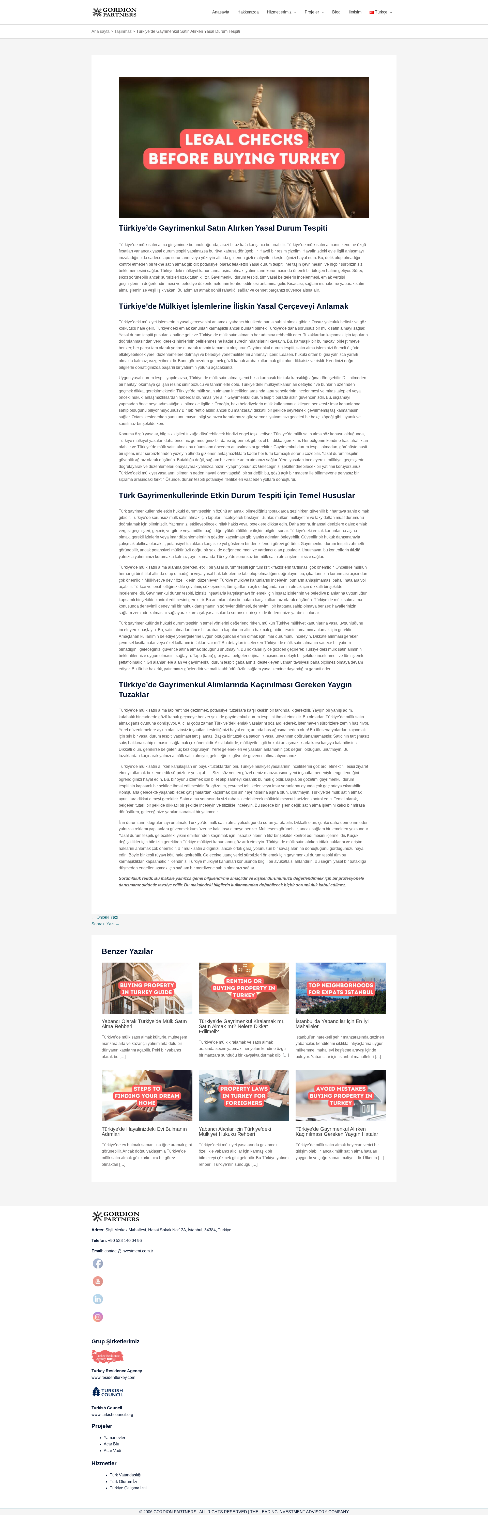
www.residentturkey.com (113, 1377)
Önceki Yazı (105, 917)
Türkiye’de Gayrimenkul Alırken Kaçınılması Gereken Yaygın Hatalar (337, 1131)
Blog (336, 12)
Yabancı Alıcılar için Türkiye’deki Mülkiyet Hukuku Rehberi (235, 1131)
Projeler (312, 12)
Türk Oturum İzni (125, 1481)
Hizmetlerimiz (279, 12)
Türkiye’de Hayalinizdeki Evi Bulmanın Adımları (144, 1131)
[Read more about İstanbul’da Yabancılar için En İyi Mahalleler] (341, 988)
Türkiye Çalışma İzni (128, 1488)
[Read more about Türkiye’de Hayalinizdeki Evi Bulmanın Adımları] (147, 1095)
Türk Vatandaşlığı (125, 1475)
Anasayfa (220, 12)
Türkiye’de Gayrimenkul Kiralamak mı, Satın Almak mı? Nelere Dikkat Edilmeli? (242, 1026)
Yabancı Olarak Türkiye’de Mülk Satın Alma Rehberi (144, 1023)
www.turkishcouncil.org (112, 1414)
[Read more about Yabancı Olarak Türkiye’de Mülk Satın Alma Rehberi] (147, 988)
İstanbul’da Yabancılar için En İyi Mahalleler (332, 1023)
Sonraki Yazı (105, 924)
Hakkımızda (248, 12)
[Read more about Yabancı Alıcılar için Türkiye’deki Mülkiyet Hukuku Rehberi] (244, 1095)
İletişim (355, 12)
